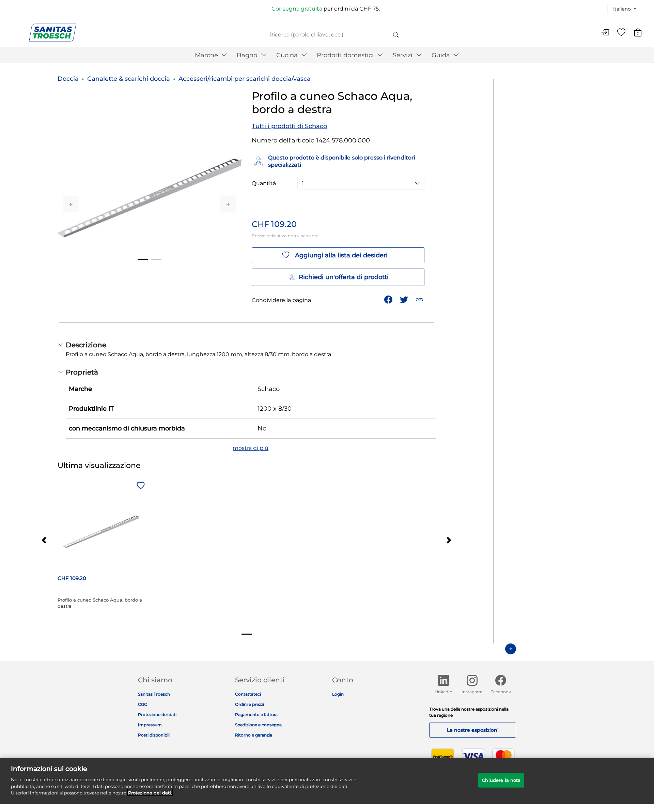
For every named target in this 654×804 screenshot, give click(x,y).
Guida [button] (442, 55)
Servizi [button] (403, 55)
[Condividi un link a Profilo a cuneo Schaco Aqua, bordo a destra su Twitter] (404, 299)
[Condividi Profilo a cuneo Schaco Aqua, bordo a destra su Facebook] (389, 299)
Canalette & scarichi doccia (128, 78)
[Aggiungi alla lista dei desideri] (139, 486)
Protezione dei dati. (150, 792)
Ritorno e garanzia (253, 735)
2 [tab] (156, 259)
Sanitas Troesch (154, 694)
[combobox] (333, 34)
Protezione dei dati (157, 714)
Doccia (68, 78)
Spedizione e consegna (258, 724)
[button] (420, 299)
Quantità (264, 183)
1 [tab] (143, 259)
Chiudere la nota (501, 780)
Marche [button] (207, 55)
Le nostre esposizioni (473, 730)
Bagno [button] (248, 55)
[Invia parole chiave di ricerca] (396, 35)
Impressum (150, 724)
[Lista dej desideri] (621, 33)
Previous (71, 204)
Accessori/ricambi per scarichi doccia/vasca (244, 78)
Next (228, 204)
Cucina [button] (287, 55)
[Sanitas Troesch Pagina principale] (52, 32)
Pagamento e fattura (256, 714)
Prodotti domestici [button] (346, 55)
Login (338, 694)
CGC (142, 704)
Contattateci (248, 694)
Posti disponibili (154, 735)
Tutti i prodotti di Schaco (289, 126)
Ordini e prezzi (249, 704)
